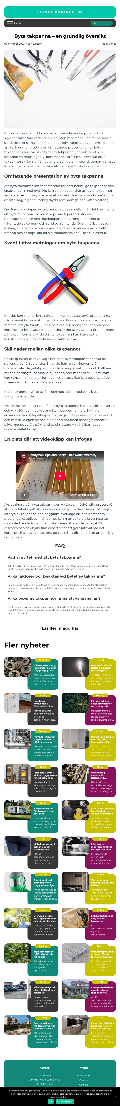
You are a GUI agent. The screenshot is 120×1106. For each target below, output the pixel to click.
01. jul (43, 838)
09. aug (43, 695)
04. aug (43, 731)
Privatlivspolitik (64, 1101)
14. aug (43, 659)
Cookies (83, 1084)
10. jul (100, 767)
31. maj (100, 981)
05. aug (100, 695)
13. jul (43, 767)
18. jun (100, 874)
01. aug (100, 731)
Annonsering (83, 1075)
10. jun (100, 910)
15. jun (43, 910)
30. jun (100, 838)
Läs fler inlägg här (60, 628)
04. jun (43, 946)
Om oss (83, 1080)
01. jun (43, 981)
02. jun (100, 946)
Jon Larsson (35, 43)
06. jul (43, 802)
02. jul (100, 802)
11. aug (100, 659)
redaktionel (108, 43)
